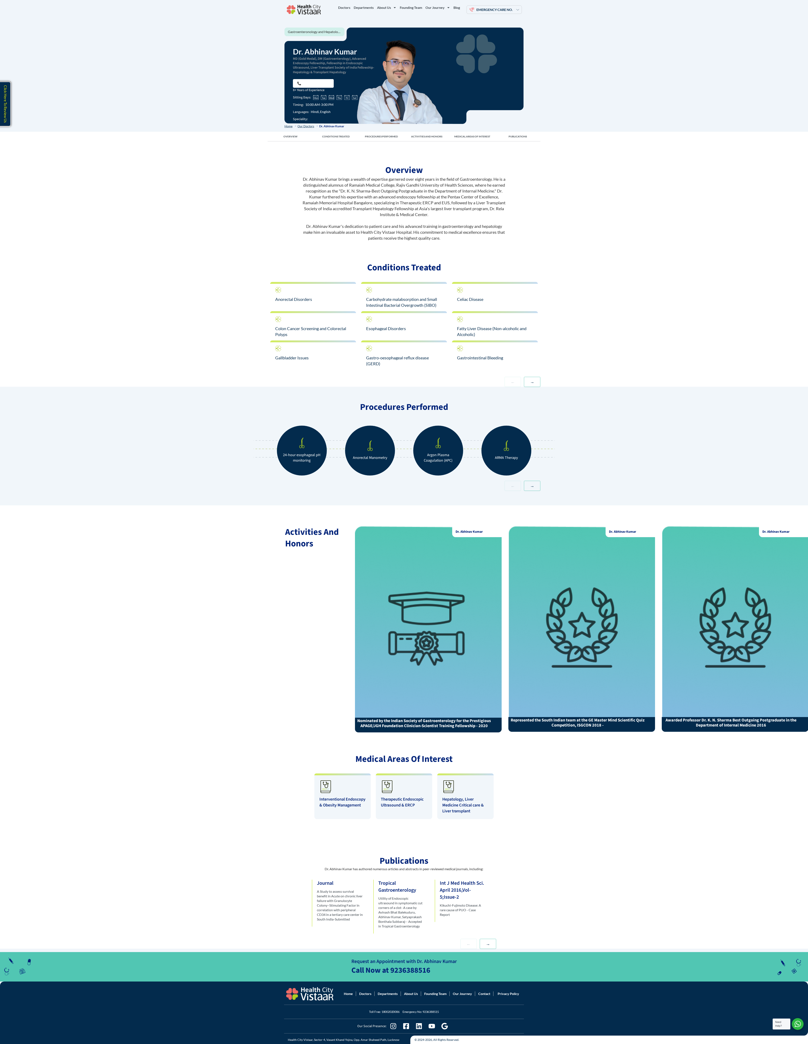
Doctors (344, 7)
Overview (290, 136)
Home (288, 126)
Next (532, 382)
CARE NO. (494, 10)
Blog (456, 7)
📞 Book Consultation (313, 83)
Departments (364, 7)
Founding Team (411, 7)
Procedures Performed (381, 136)
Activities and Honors (426, 136)
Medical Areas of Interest (472, 136)
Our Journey (435, 7)
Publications (518, 136)
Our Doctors (306, 126)
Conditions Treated (336, 136)
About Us (384, 7)
